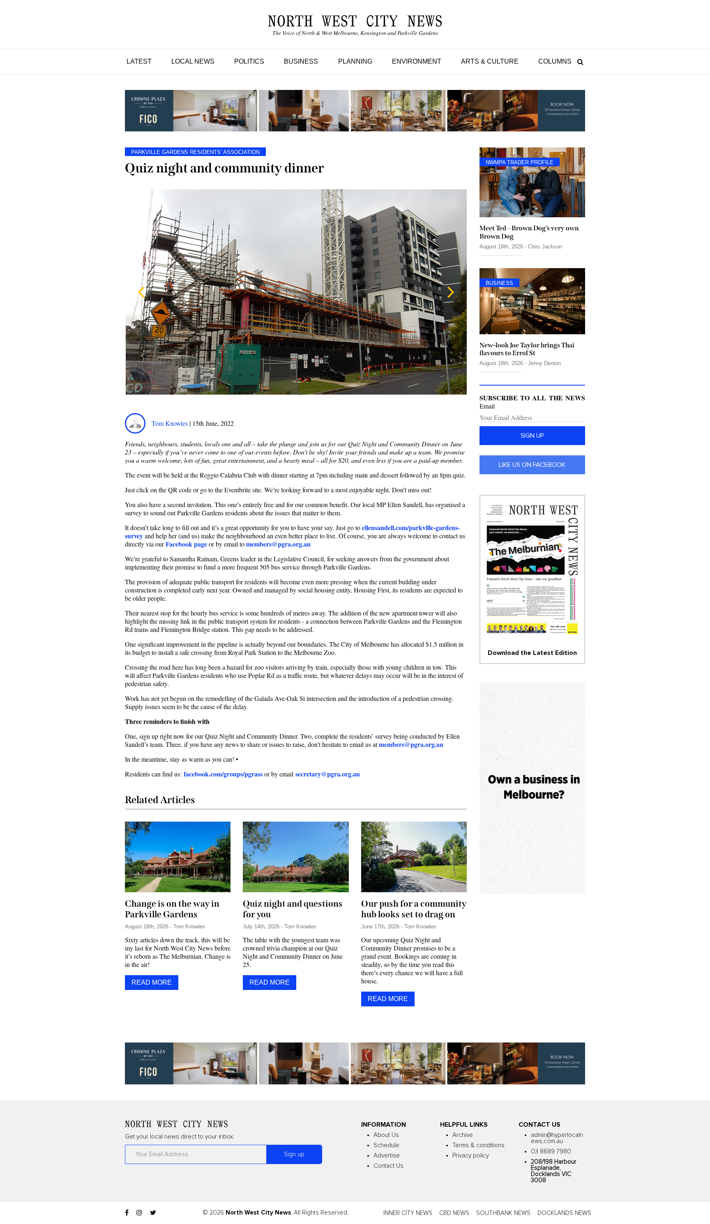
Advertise (386, 1156)
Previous (141, 292)
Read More (151, 982)
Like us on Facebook (532, 465)
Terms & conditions (478, 1145)
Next (450, 292)
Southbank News (503, 1213)
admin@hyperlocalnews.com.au (557, 1138)
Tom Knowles (170, 423)
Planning (355, 61)
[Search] (578, 61)
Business (301, 61)
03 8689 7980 (551, 1151)
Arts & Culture (490, 61)
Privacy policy (470, 1156)
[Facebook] (127, 1213)
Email (487, 406)
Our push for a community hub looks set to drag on (413, 909)
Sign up (532, 436)
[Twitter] (153, 1213)
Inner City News (407, 1213)
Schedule (386, 1145)
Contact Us (388, 1166)
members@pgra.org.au (411, 744)
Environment (416, 61)
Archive (462, 1135)
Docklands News (564, 1213)
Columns (555, 61)
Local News (192, 61)
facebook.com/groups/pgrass (223, 773)
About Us (386, 1135)
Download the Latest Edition (532, 653)
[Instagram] (139, 1213)
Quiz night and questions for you (293, 909)
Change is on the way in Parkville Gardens (172, 909)
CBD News (454, 1213)
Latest (139, 61)
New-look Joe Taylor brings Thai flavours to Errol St (526, 349)
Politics (249, 61)
